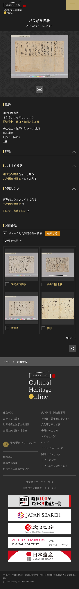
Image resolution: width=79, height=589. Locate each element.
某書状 (15, 328)
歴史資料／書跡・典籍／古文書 (21, 121)
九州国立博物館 (12, 178)
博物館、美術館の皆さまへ (55, 418)
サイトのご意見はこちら (54, 466)
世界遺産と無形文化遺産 (16, 424)
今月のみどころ (49, 430)
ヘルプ (45, 442)
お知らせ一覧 (48, 436)
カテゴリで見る (11, 418)
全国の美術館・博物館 (15, 430)
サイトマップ (48, 460)
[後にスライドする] (71, 338)
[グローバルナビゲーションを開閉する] (72, 5)
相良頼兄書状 (11, 174)
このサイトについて (52, 448)
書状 (49, 328)
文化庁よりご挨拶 (50, 424)
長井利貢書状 (54, 284)
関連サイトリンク (50, 454)
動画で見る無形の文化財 (16, 469)
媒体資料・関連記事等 (53, 412)
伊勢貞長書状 (18, 284)
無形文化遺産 (10, 463)
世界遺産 (8, 457)
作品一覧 (8, 412)
